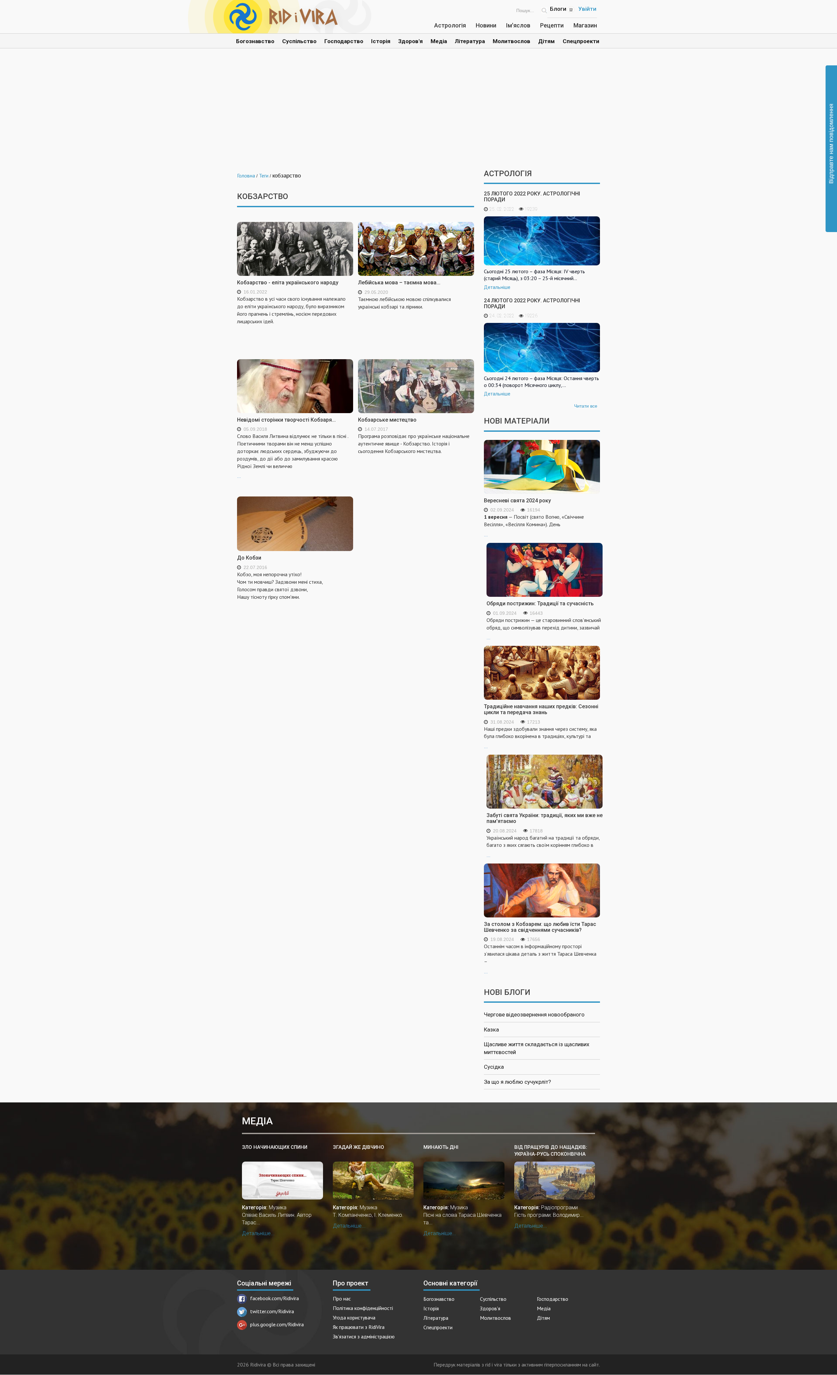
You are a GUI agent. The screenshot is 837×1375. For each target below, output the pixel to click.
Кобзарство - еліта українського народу (287, 282)
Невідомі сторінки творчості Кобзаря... (286, 420)
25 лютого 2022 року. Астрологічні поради (532, 197)
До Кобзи (249, 558)
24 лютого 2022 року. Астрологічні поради (532, 303)
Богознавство (255, 41)
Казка (491, 1029)
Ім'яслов (518, 25)
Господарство (343, 41)
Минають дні (440, 1147)
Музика (277, 1207)
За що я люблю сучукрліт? (517, 1082)
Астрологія (450, 25)
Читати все (585, 406)
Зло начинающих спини (274, 1147)
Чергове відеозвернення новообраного (534, 1014)
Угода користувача (354, 1317)
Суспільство (299, 41)
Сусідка (494, 1067)
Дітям (546, 41)
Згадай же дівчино (358, 1147)
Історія (380, 41)
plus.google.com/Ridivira (277, 1324)
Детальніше (497, 287)
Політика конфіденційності (363, 1308)
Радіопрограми (559, 1207)
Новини (486, 25)
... (292, 456)
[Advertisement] (418, 113)
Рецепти (552, 25)
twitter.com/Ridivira (272, 1311)
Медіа (439, 41)
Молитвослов (511, 41)
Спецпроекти (581, 41)
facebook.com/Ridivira (274, 1298)
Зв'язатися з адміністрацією (364, 1336)
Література (470, 41)
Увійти (587, 9)
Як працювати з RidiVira (358, 1327)
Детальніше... (258, 1233)
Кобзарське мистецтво (387, 420)
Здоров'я (410, 41)
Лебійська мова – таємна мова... (399, 282)
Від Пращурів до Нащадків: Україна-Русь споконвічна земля (550, 1151)
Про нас (342, 1298)
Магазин (585, 25)
